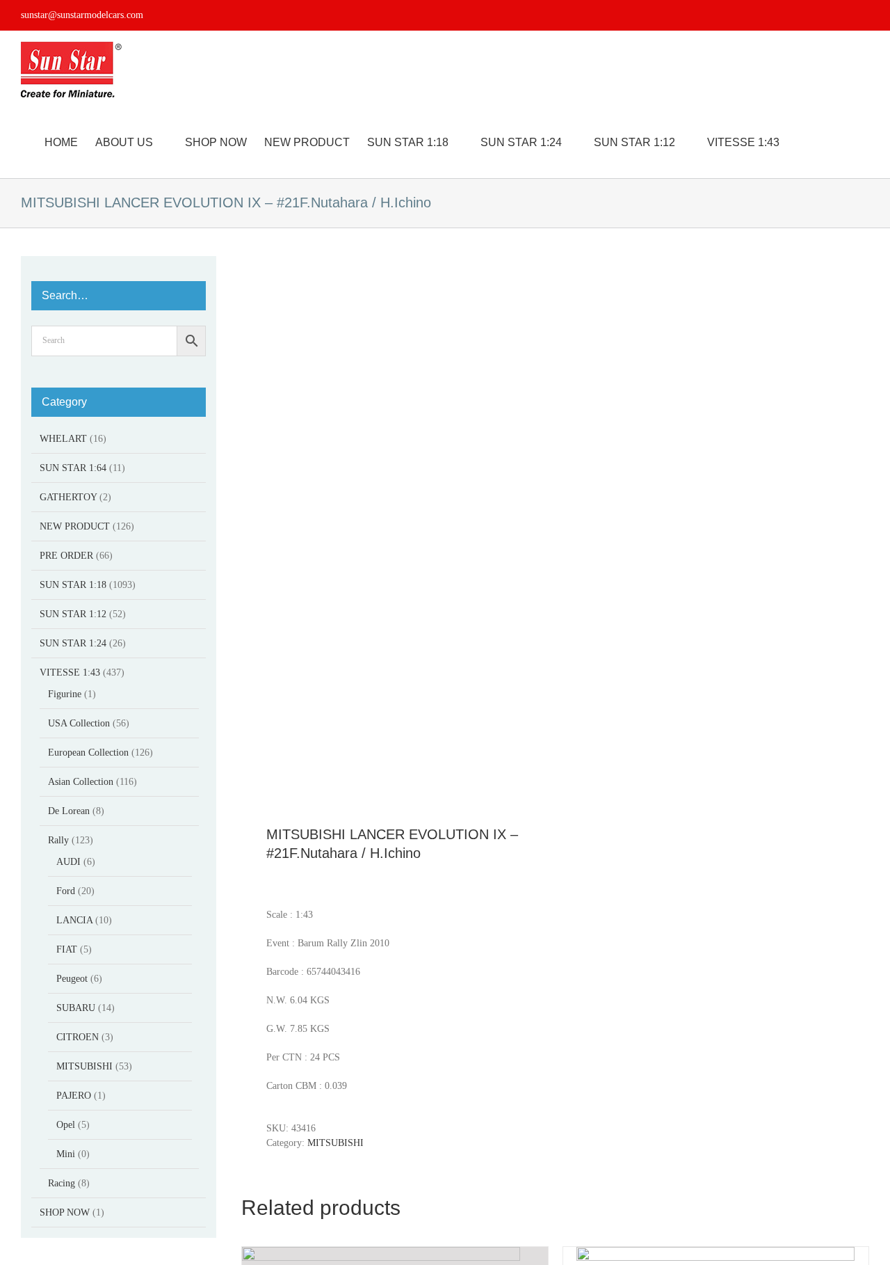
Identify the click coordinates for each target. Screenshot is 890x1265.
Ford (65, 891)
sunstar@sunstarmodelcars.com (82, 15)
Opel (65, 1125)
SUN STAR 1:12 (73, 614)
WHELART (63, 438)
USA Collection (79, 723)
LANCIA (74, 920)
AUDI (68, 862)
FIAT (66, 949)
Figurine (64, 694)
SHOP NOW (65, 1212)
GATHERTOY (68, 497)
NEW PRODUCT (75, 526)
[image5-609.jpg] (391, 523)
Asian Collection (80, 782)
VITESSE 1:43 (70, 672)
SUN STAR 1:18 (73, 585)
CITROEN (77, 1037)
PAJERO (73, 1095)
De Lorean (69, 811)
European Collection (88, 752)
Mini (65, 1154)
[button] (847, 142)
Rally (58, 840)
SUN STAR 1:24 (73, 643)
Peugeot (72, 978)
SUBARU (75, 1008)
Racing (61, 1183)
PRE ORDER (66, 555)
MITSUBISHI (335, 1143)
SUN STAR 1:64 (73, 468)
